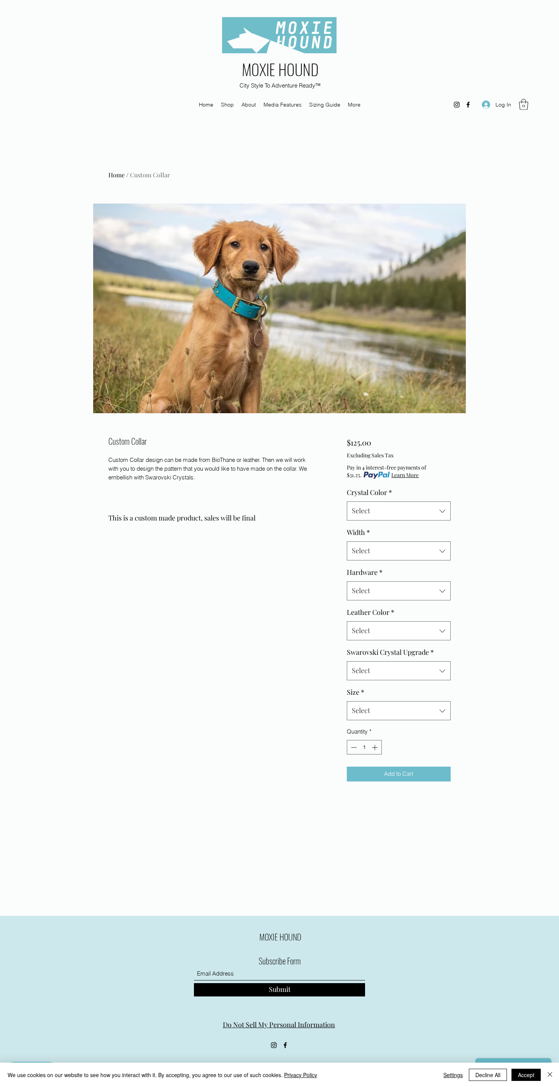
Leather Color (370, 612)
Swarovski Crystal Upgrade (390, 652)
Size (355, 692)
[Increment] (375, 747)
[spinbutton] (364, 747)
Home (116, 175)
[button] (523, 104)
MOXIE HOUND (280, 69)
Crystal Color (369, 492)
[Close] (549, 1075)
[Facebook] (468, 104)
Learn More (405, 475)
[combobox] (399, 510)
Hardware (365, 572)
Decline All (487, 1075)
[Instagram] (457, 104)
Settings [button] (453, 1075)
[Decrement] (353, 747)
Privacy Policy (300, 1075)
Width (358, 532)
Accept (526, 1075)
